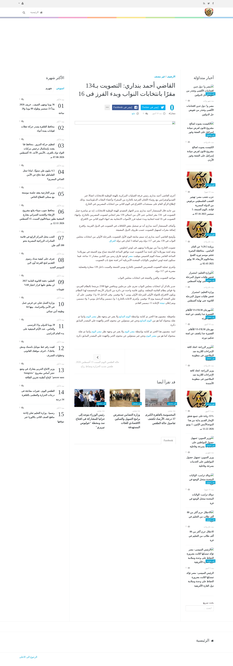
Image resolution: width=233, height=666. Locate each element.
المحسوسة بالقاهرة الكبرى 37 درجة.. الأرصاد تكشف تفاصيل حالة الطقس (160, 419)
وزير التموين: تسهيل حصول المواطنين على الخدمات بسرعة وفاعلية (200, 461)
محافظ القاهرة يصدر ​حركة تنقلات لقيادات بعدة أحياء (42, 128)
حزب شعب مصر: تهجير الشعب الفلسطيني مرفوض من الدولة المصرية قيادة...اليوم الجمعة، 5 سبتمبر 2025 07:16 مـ (200, 205)
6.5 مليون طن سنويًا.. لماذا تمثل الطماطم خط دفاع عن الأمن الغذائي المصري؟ (43, 175)
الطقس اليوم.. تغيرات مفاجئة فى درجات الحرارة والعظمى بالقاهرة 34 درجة (42, 395)
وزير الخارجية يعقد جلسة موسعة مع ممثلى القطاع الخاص (43, 194)
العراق (112, 241)
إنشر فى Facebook (122, 107)
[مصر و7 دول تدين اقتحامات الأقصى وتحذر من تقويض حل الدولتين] (200, 91)
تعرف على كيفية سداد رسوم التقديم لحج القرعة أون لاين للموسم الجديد (45, 263)
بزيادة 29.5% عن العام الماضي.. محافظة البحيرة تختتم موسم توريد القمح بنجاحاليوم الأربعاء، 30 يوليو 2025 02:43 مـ (200, 255)
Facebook (168, 440)
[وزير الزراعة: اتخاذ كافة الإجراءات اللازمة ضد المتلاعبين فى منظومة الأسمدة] (200, 353)
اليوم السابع (125, 316)
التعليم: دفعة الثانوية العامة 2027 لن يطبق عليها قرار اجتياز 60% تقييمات (43, 285)
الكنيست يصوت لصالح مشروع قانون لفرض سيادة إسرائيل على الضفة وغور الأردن (200, 153)
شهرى (49, 88)
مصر (130, 256)
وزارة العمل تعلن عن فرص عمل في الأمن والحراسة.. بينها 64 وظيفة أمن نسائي (43, 307)
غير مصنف (159, 76)
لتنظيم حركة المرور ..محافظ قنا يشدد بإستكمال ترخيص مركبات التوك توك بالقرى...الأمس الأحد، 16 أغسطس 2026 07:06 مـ (42, 150)
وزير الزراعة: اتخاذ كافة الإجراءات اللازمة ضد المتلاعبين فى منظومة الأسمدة (202, 377)
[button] (21, 3)
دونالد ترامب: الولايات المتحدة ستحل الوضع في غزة (201, 498)
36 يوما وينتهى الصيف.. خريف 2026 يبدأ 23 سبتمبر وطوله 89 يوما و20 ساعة (42, 108)
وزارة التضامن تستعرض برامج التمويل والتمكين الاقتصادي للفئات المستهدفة (126, 421)
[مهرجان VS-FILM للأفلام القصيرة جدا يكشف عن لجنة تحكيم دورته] (200, 314)
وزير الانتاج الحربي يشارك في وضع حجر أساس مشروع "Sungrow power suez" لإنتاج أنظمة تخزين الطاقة (42, 373)
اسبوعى (60, 88)
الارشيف (171, 76)
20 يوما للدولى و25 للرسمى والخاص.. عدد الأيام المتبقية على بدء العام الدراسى (43, 329)
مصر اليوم (91, 316)
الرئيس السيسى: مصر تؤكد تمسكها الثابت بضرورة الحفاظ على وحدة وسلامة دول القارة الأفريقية (200, 579)
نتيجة (162, 303)
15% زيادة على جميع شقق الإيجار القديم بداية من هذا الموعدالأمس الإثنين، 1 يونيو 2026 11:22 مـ (200, 422)
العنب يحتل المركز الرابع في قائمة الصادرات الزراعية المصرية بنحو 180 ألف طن (42, 241)
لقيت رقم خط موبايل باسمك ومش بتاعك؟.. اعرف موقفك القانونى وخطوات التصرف (42, 351)
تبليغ (134, 113)
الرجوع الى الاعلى (28, 657)
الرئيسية (34, 12)
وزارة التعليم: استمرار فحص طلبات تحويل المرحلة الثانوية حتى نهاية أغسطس (200, 296)
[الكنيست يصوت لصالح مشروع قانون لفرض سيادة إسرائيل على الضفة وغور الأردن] (200, 130)
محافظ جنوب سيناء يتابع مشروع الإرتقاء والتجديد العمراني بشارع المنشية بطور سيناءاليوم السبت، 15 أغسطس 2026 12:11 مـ (42, 217)
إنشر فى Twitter (150, 107)
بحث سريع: (208, 602)
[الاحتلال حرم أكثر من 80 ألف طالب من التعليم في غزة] (200, 516)
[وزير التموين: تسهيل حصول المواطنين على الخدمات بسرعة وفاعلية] (200, 442)
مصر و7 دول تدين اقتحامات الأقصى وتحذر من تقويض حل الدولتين (200, 110)
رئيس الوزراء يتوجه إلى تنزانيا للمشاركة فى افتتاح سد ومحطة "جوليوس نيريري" (90, 421)
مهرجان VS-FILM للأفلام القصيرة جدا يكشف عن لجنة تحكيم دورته (200, 333)
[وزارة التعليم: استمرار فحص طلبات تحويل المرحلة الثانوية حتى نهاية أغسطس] (200, 277)
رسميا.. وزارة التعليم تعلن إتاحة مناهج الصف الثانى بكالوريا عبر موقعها (43, 417)
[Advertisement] (116, 44)
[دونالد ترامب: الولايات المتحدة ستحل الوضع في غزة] (200, 479)
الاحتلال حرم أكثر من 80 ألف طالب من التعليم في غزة (201, 536)
